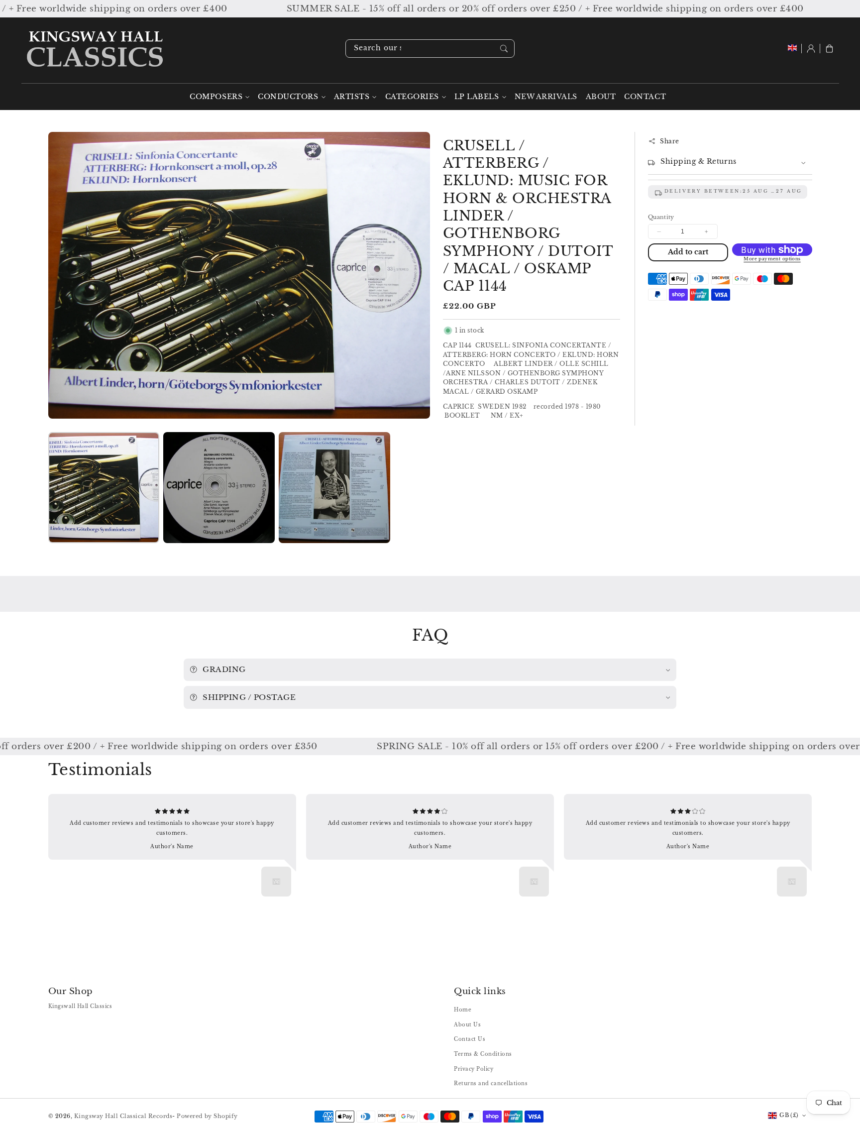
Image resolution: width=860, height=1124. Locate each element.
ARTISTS (352, 97)
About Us (467, 1024)
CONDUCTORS (288, 97)
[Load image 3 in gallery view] (334, 487)
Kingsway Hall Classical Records (123, 1116)
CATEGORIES (412, 97)
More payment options (772, 259)
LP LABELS (476, 97)
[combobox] (430, 48)
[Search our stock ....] (504, 48)
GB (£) (788, 1115)
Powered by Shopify (207, 1116)
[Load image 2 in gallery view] (218, 487)
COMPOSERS (216, 97)
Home (462, 1010)
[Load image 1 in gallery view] (103, 487)
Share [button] (669, 141)
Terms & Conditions (483, 1054)
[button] (829, 48)
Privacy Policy (473, 1069)
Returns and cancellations (491, 1083)
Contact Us (469, 1039)
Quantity (661, 217)
